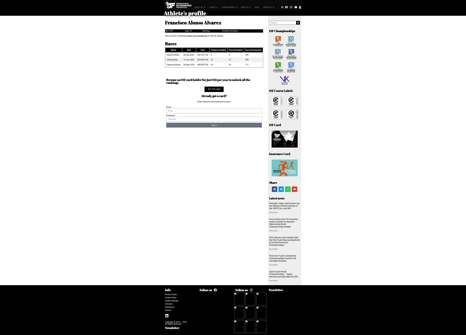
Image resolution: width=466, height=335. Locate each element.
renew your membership (197, 36)
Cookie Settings (171, 301)
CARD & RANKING (228, 7)
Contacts (169, 304)
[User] (300, 7)
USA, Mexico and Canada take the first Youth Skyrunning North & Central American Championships (284, 241)
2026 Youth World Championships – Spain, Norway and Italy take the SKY (283, 274)
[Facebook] (286, 7)
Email (168, 107)
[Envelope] (296, 7)
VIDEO (256, 7)
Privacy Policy (171, 294)
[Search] (298, 22)
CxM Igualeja (172, 60)
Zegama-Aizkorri (174, 65)
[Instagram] (291, 7)
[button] (282, 7)
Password (170, 115)
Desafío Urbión (173, 55)
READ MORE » (273, 212)
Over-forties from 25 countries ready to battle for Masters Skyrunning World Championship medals (283, 223)
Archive (168, 310)
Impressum (170, 307)
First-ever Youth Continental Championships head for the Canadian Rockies (282, 258)
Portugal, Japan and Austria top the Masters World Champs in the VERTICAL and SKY (284, 206)
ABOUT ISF (199, 7)
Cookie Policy (170, 297)
